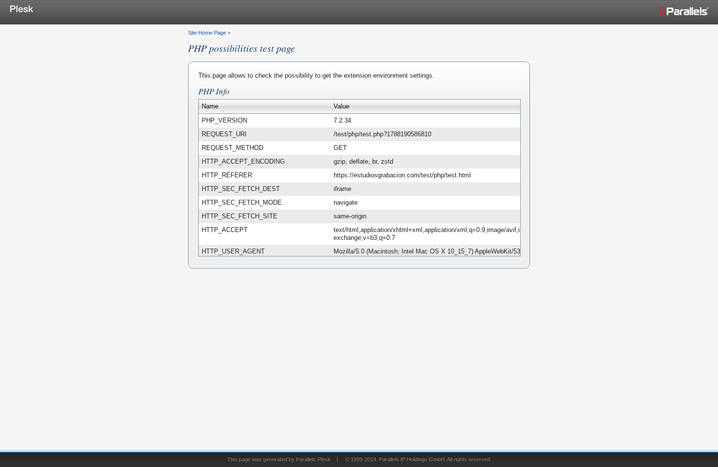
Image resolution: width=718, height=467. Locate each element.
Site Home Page (207, 33)
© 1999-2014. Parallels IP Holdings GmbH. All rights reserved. (418, 459)
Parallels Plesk (313, 459)
